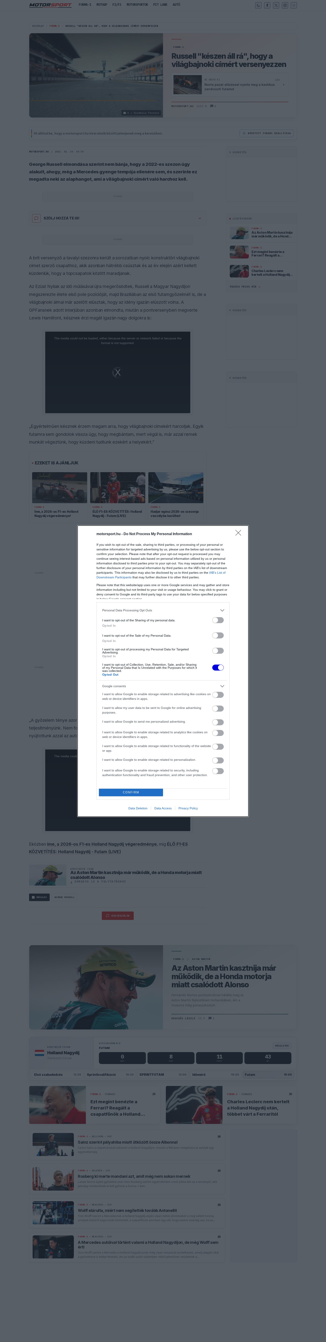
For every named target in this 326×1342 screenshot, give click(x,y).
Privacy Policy (188, 808)
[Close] (240, 534)
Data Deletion (137, 808)
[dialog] (163, 671)
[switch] (218, 620)
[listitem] (163, 610)
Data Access (163, 808)
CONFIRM (131, 792)
